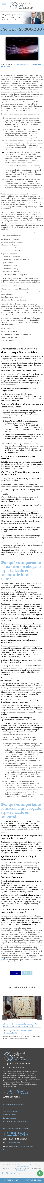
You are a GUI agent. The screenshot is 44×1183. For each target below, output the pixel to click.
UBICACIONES (19, 64)
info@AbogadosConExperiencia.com (20, 1146)
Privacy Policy (35, 1165)
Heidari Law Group (22, 1170)
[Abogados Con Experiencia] (20, 6)
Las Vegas (6, 1150)
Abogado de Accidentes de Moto (13, 1104)
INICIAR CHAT (11, 1180)
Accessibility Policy (22, 1166)
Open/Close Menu (4, 4)
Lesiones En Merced (12, 1033)
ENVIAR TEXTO (33, 1180)
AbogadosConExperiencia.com (18, 1165)
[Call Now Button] (40, 1173)
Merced (29, 64)
